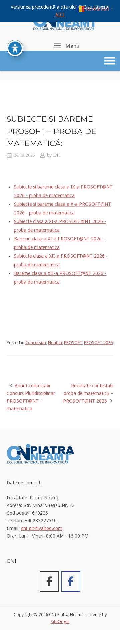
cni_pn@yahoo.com (41, 528)
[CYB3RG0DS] (70, 581)
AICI (60, 14)
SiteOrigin (60, 621)
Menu (71, 46)
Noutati (55, 342)
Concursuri (35, 342)
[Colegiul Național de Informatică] (49, 581)
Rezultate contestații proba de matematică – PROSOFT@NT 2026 (88, 393)
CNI (56, 155)
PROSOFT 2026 (98, 342)
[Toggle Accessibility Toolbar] (15, 48)
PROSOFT (73, 342)
